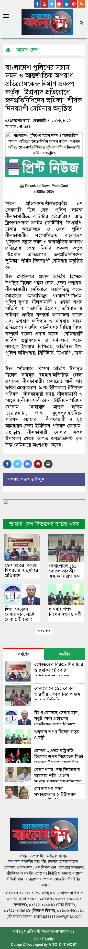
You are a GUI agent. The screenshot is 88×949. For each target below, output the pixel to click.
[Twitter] (52, 4)
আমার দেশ (27, 49)
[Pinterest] (74, 4)
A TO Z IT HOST (63, 944)
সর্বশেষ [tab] (23, 654)
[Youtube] (44, 4)
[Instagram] (59, 4)
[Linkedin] (66, 4)
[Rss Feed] (81, 4)
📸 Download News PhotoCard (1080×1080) (44, 189)
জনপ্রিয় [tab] (65, 654)
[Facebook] (37, 4)
